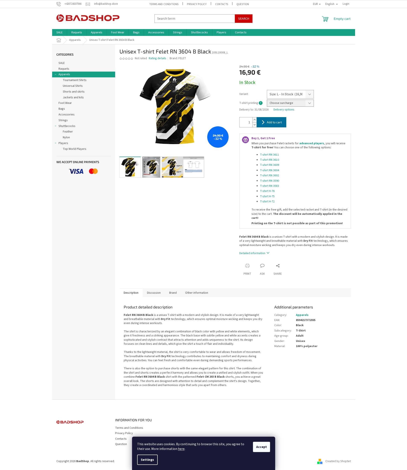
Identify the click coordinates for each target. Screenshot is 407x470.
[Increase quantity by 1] (254, 119)
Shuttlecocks (67, 126)
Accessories (67, 114)
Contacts (221, 4)
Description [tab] (131, 293)
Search (243, 18)
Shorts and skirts (74, 92)
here (181, 448)
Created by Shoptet (338, 461)
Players (63, 143)
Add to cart (274, 122)
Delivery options (283, 110)
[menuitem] (59, 32)
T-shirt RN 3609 (269, 165)
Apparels (64, 74)
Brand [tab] (173, 293)
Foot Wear (65, 103)
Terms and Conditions (163, 4)
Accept (261, 447)
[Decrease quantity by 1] (254, 124)
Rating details (157, 58)
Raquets (64, 69)
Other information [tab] (196, 293)
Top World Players (74, 149)
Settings (147, 459)
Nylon (66, 137)
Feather (68, 132)
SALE (62, 63)
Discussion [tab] (154, 293)
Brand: (178, 58)
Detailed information (252, 253)
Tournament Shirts (75, 80)
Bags (62, 109)
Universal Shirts (73, 86)
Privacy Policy (197, 4)
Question (243, 4)
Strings (63, 120)
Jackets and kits (73, 97)
